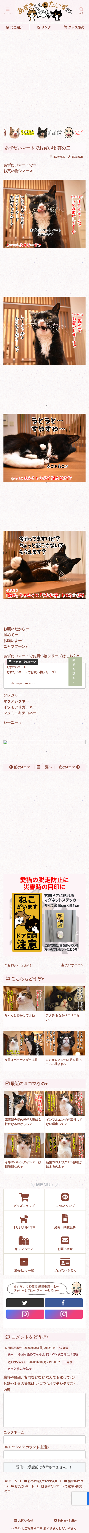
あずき (28, 965)
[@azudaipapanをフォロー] (64, 1302)
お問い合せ (25, 1520)
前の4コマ (21, 767)
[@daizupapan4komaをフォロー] (25, 1314)
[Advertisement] (44, 78)
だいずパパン (17, 1362)
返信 (65, 1347)
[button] (80, 922)
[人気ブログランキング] (44, 743)
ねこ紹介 (16, 27)
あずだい (12, 965)
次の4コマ (67, 767)
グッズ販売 (75, 27)
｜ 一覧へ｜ (44, 767)
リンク (45, 27)
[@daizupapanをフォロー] (25, 1302)
